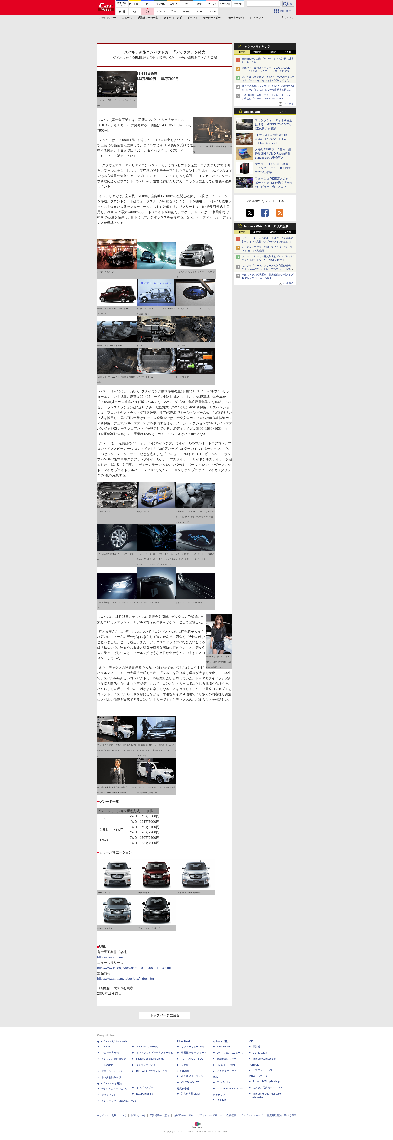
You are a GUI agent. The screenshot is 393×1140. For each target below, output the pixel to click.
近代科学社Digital (191, 1093)
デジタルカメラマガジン (114, 1088)
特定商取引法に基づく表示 (281, 1115)
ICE (251, 1041)
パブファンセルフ (262, 1070)
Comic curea (260, 1052)
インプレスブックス (147, 1087)
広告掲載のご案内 (159, 1115)
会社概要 (231, 1115)
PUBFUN (254, 1065)
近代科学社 (183, 1088)
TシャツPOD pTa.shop (266, 1081)
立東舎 (185, 1065)
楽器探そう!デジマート (193, 1052)
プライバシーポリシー (210, 1115)
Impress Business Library (150, 1058)
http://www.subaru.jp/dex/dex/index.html (126, 978)
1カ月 (288, 52)
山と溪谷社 (183, 1071)
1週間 (273, 52)
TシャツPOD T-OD (192, 1058)
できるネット (108, 1094)
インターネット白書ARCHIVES (118, 1100)
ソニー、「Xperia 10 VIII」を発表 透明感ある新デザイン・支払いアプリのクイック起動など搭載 (268, 242)
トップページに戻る (165, 1015)
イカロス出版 (220, 1041)
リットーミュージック (193, 1046)
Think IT (105, 1046)
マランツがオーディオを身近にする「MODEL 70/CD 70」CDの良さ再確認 (273, 124)
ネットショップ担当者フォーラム (154, 1052)
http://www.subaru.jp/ (112, 957)
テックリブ (219, 1094)
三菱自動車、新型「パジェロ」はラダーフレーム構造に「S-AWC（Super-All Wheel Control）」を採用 (267, 98)
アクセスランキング (257, 46)
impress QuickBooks (264, 1058)
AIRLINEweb (224, 1046)
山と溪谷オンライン (192, 1076)
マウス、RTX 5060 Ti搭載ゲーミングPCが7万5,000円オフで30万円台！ (273, 168)
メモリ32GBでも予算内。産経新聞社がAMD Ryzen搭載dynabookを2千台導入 (273, 153)
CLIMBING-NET (190, 1082)
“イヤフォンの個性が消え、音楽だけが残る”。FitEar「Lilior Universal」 (272, 139)
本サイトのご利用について (111, 1115)
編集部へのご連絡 (183, 1115)
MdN (215, 1077)
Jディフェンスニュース (230, 1052)
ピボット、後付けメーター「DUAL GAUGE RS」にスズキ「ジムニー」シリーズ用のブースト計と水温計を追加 (268, 71)
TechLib (221, 1099)
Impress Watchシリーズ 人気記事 (266, 226)
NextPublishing (144, 1093)
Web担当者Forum (111, 1052)
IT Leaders (107, 1065)
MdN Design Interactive (230, 1088)
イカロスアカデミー (228, 1071)
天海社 (256, 1046)
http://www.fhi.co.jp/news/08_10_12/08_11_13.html (134, 968)
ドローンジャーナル (112, 1071)
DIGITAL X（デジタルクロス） (153, 1071)
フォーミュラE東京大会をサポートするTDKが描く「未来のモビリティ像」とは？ (273, 182)
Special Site (252, 111)
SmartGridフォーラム (148, 1046)
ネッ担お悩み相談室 (112, 1077)
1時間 (242, 52)
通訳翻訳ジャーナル (228, 1058)
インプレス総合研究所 (113, 1058)
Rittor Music (184, 1041)
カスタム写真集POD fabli (267, 1087)
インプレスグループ (252, 1115)
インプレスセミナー (147, 1065)
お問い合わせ (138, 1115)
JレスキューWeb (226, 1065)
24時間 (257, 52)
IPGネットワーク (258, 1076)
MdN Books (223, 1082)
